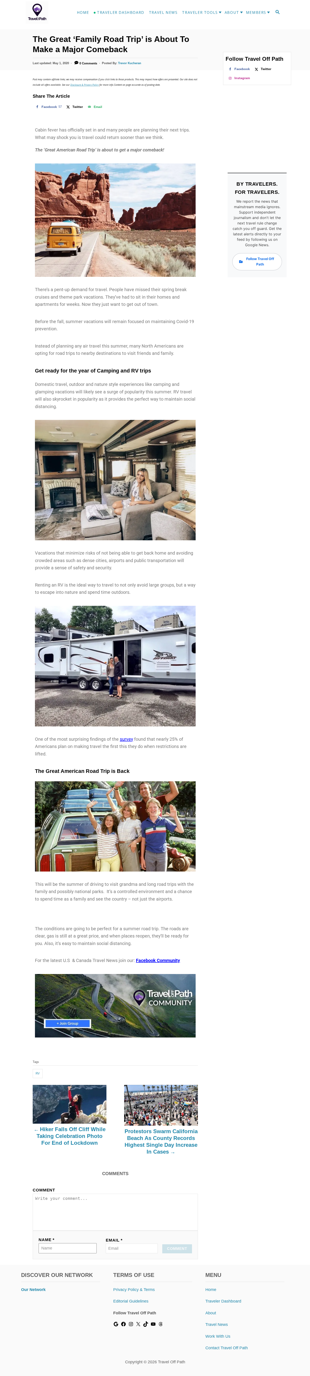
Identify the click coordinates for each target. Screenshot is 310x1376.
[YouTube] (153, 1325)
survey (126, 739)
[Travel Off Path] (42, 12)
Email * (114, 1240)
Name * (46, 1239)
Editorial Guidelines (130, 1301)
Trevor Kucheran (129, 63)
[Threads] (160, 1325)
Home (210, 1289)
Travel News (216, 1324)
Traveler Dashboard (223, 1301)
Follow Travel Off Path (260, 261)
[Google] (116, 1325)
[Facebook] (123, 1325)
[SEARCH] (277, 12)
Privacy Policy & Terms (134, 1289)
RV (38, 1073)
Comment (44, 1190)
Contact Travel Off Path (226, 1348)
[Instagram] (131, 1325)
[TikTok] (145, 1325)
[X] (138, 1325)
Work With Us (217, 1336)
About (210, 1313)
